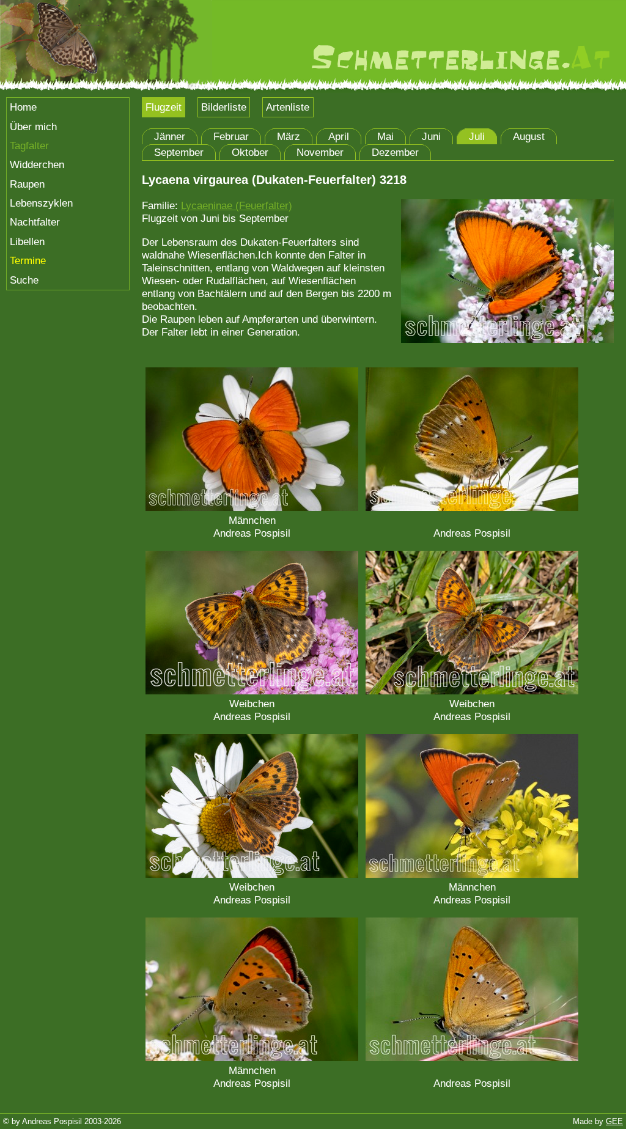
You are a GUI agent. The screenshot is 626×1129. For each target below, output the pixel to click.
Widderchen (37, 164)
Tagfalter (29, 145)
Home (23, 107)
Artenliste (287, 107)
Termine (28, 260)
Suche (24, 280)
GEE (614, 1121)
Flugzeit (163, 107)
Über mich (33, 126)
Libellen (27, 241)
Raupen (27, 184)
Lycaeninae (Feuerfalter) (236, 205)
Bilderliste (223, 107)
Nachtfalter (35, 222)
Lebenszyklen (41, 203)
